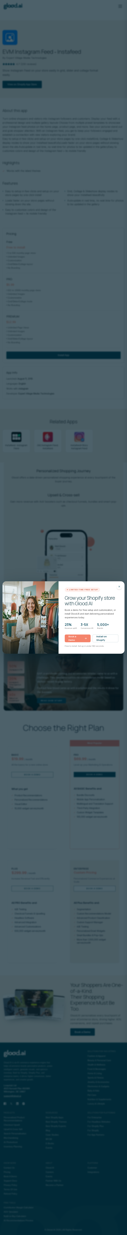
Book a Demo (72, 638)
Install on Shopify (101, 638)
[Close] (119, 586)
